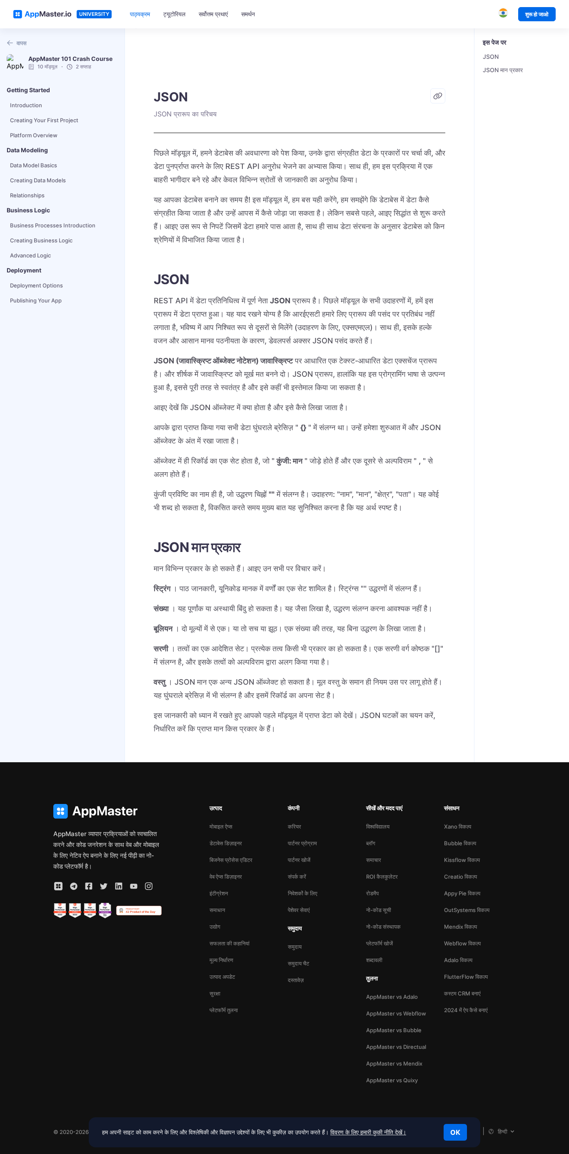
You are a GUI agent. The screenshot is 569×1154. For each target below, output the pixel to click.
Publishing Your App (36, 300)
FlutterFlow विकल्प (466, 976)
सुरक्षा (215, 993)
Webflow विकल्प (462, 943)
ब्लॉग (370, 843)
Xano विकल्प (457, 826)
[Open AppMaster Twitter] (103, 886)
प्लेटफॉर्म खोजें (379, 943)
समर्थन (248, 14)
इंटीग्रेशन (219, 893)
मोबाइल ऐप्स (221, 826)
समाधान (217, 910)
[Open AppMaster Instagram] (148, 886)
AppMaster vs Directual (396, 1046)
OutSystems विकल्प (466, 910)
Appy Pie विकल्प (462, 893)
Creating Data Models (38, 180)
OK (455, 1132)
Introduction (26, 105)
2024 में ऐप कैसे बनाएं (466, 1010)
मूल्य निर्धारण (221, 960)
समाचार (373, 860)
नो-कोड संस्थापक (383, 926)
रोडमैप (372, 893)
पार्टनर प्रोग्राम (302, 843)
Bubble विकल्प (460, 843)
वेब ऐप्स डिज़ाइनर (226, 876)
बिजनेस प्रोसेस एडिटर (231, 860)
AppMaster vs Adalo (392, 996)
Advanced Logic (30, 255)
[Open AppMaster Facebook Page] (88, 886)
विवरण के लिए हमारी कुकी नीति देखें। (368, 1132)
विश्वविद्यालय (377, 826)
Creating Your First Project (44, 120)
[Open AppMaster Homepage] (107, 811)
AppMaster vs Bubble (394, 1030)
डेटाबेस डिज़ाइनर (226, 843)
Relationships (27, 195)
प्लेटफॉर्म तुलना (224, 1010)
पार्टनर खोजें (299, 860)
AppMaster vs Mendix (394, 1063)
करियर (294, 826)
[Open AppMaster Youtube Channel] (133, 886)
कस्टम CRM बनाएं (462, 993)
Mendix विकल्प (460, 926)
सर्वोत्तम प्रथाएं (213, 14)
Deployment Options (36, 285)
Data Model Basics (33, 165)
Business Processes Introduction (52, 225)
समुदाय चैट (298, 963)
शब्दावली (374, 960)
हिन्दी (502, 1131)
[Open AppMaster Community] (58, 886)
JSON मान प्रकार (503, 69)
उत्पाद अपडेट (222, 976)
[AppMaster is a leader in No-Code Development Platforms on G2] (60, 911)
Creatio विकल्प (460, 876)
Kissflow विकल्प (462, 860)
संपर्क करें (297, 876)
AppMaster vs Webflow (396, 1013)
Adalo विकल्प (458, 960)
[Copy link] (437, 95)
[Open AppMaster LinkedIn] (118, 886)
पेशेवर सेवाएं (299, 910)
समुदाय (295, 946)
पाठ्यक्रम (140, 14)
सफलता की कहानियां (230, 943)
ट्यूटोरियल (174, 14)
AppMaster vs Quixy (392, 1080)
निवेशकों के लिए (302, 893)
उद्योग (215, 926)
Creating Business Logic (41, 240)
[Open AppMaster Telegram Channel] (73, 886)
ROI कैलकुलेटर (382, 876)
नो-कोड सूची (378, 910)
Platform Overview (33, 135)
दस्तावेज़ (296, 980)
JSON (491, 56)
